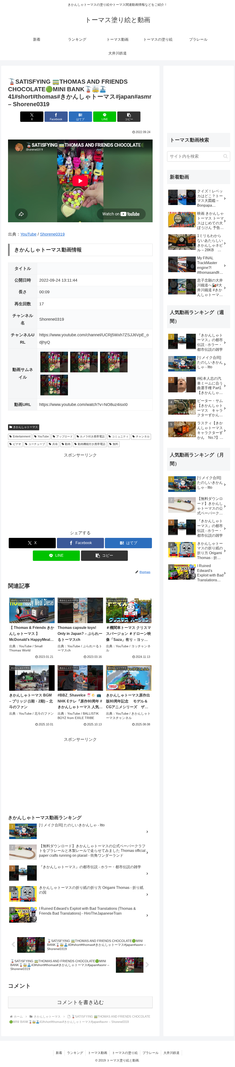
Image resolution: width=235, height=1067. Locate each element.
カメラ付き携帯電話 (92, 436)
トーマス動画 (97, 1053)
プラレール (151, 1053)
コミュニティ (120, 436)
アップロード (64, 436)
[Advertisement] (80, 491)
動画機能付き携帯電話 (91, 444)
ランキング (75, 1053)
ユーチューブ (36, 444)
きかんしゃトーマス (25, 427)
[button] (128, 116)
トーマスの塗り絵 (125, 1053)
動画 (67, 444)
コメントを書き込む (80, 1002)
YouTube (28, 234)
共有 (55, 444)
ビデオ (17, 444)
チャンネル (143, 436)
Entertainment (21, 436)
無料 (115, 444)
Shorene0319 (52, 234)
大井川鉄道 (171, 1053)
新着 (59, 1053)
